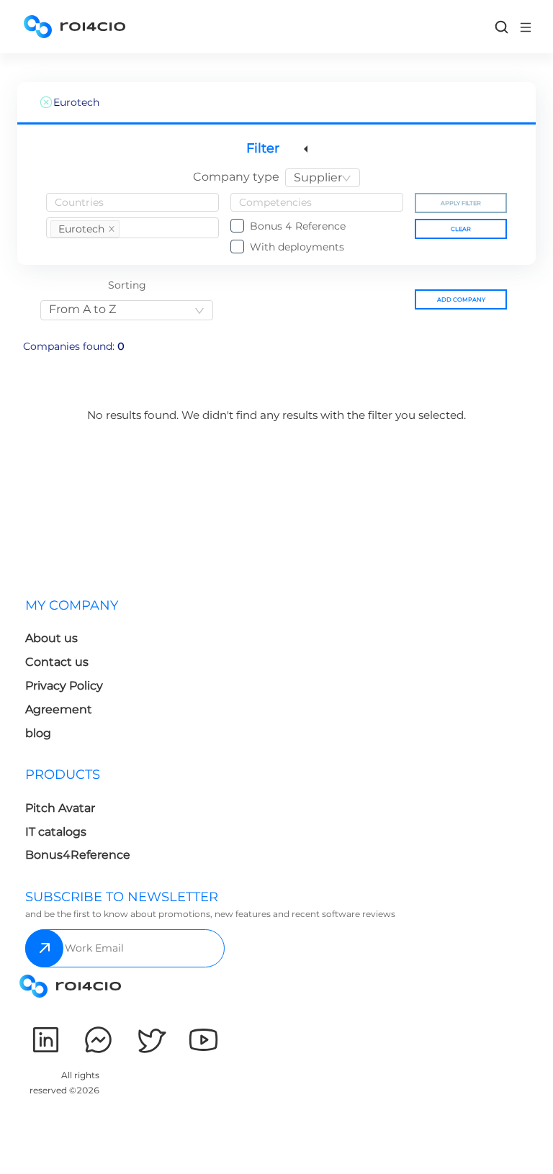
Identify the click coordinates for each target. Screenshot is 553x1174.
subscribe (44, 948)
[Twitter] (150, 1040)
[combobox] (322, 177)
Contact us (57, 662)
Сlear (461, 228)
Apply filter (461, 203)
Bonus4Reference (77, 855)
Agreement (58, 709)
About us (51, 638)
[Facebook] (98, 1040)
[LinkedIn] (45, 1040)
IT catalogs (55, 832)
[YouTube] (203, 1040)
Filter (262, 148)
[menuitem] (233, 673)
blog (38, 733)
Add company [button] (461, 299)
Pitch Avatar (60, 808)
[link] (501, 27)
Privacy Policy (64, 685)
